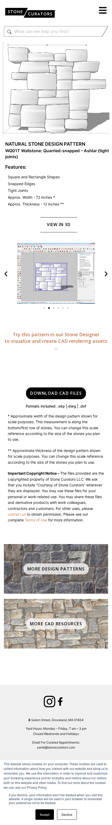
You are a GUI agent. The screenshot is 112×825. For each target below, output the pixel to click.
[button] (103, 11)
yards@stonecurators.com (56, 747)
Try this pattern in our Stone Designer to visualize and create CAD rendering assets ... (56, 341)
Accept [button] (44, 814)
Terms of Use (36, 520)
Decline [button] (66, 814)
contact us (17, 514)
